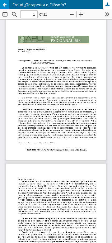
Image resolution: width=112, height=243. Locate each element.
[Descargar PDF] (107, 4)
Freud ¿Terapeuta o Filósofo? (39, 4)
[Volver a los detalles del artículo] (4, 4)
